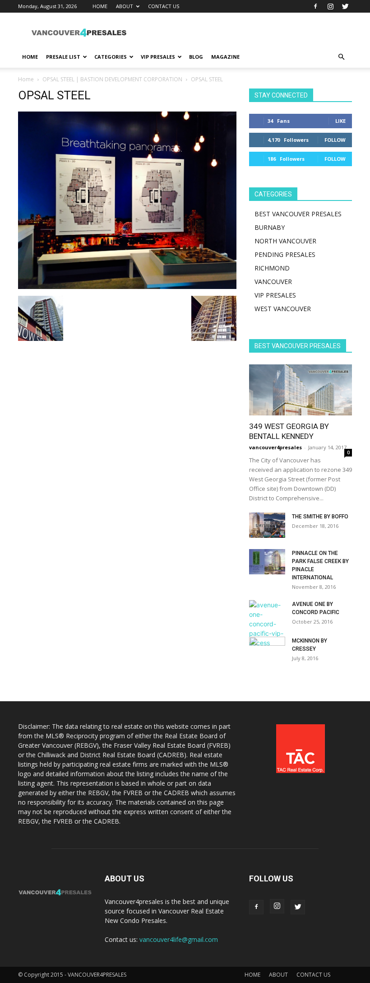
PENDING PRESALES (284, 254)
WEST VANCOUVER (282, 308)
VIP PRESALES (158, 56)
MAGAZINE (225, 56)
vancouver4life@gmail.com (178, 939)
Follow (335, 139)
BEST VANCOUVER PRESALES (298, 214)
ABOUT (124, 6)
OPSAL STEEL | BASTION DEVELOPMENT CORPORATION (112, 79)
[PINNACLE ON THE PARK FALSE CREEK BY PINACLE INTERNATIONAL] (267, 561)
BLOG (196, 56)
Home (26, 79)
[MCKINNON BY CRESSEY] (267, 649)
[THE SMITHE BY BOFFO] (267, 525)
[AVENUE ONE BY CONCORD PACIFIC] (267, 624)
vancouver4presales (275, 447)
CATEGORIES (110, 56)
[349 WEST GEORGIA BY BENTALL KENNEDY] (300, 389)
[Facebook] (315, 6)
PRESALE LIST (63, 56)
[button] (341, 57)
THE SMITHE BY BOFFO (320, 516)
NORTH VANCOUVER (285, 241)
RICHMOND (272, 268)
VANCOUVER (273, 281)
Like (340, 120)
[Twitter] (345, 6)
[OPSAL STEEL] (127, 286)
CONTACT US (163, 6)
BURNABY (269, 227)
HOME (99, 6)
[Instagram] (330, 6)
